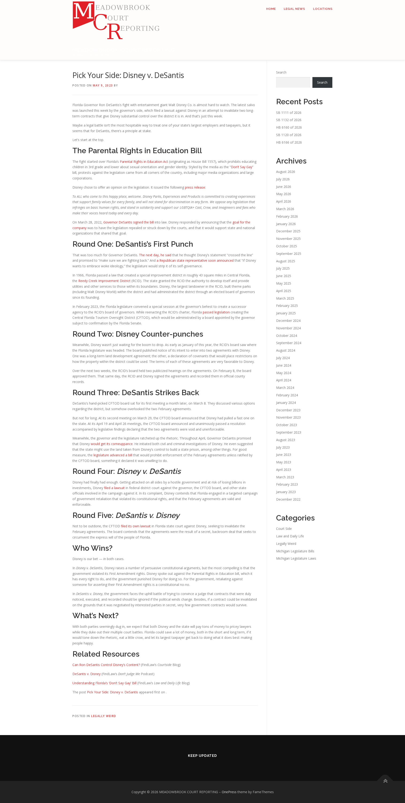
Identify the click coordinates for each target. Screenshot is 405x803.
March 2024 (285, 387)
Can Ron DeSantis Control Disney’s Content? (106, 664)
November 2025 (288, 238)
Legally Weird (103, 716)
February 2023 (287, 484)
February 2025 (287, 305)
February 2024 (287, 395)
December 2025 (288, 231)
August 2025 (285, 261)
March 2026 (285, 209)
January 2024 (286, 402)
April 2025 (283, 291)
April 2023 (283, 469)
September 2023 (288, 432)
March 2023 (285, 477)
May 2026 (283, 194)
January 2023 (286, 492)
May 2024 (283, 373)
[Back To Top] (385, 781)
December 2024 (288, 320)
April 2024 (283, 380)
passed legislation (216, 312)
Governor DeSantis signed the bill (128, 222)
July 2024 (283, 358)
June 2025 (283, 276)
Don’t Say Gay (241, 167)
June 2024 (283, 365)
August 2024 (285, 350)
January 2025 (286, 313)
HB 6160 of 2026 (289, 127)
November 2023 (288, 417)
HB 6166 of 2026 (289, 142)
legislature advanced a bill (113, 455)
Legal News (294, 9)
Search (281, 72)
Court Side (284, 528)
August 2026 (285, 171)
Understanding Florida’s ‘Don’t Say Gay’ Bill (104, 683)
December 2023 (288, 410)
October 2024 (286, 335)
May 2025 (283, 283)
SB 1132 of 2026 (288, 120)
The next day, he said (155, 255)
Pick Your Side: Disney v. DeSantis (112, 692)
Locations (323, 9)
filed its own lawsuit (136, 526)
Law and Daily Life (290, 536)
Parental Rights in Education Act (144, 161)
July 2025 (283, 268)
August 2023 (285, 440)
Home (271, 9)
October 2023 (286, 425)
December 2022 (288, 499)
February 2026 (287, 216)
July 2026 (283, 179)
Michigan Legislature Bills (295, 551)
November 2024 (288, 328)
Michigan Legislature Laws (296, 558)
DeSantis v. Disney (86, 674)
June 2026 (283, 186)
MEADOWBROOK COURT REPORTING (123, 50)
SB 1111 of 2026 (288, 112)
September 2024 (288, 343)
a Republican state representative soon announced (195, 260)
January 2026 (286, 224)
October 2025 (286, 246)
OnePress (229, 792)
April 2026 (283, 201)
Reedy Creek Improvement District (104, 281)
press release (195, 187)
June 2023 (283, 454)
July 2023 (283, 447)
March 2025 (285, 298)
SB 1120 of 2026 (288, 135)
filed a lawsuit (114, 488)
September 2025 (288, 253)
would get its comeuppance (112, 444)
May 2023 (283, 462)
